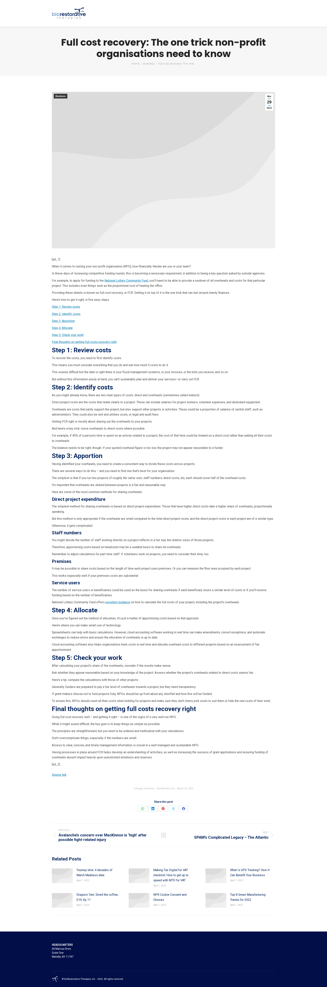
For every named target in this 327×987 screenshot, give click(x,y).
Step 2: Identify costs (66, 314)
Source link (59, 775)
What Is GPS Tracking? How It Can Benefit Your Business (249, 872)
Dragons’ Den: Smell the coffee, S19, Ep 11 (97, 897)
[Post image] (62, 875)
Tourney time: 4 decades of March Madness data (94, 872)
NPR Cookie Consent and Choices (170, 897)
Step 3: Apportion (63, 321)
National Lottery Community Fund (126, 280)
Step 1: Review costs (66, 307)
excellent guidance (117, 602)
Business (60, 96)
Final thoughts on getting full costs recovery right (84, 342)
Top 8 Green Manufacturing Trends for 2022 (247, 897)
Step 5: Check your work (68, 335)
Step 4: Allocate (62, 328)
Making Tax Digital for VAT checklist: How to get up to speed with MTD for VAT (170, 875)
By (165, 788)
